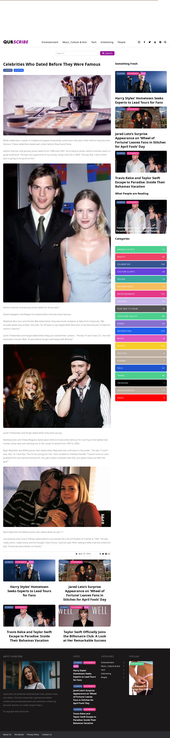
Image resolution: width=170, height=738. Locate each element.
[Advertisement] (79, 18)
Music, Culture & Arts (110, 666)
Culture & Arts (136, 664)
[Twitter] (149, 42)
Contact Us (47, 734)
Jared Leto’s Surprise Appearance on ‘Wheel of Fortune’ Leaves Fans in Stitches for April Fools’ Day (84, 593)
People (122, 42)
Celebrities (8, 70)
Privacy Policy (33, 734)
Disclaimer (19, 734)
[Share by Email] (109, 554)
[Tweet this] (103, 554)
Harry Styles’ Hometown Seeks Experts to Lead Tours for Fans (29, 590)
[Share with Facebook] (100, 554)
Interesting (107, 42)
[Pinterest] (160, 42)
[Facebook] (144, 42)
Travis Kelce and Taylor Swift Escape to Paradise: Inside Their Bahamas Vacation (29, 636)
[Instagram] (139, 42)
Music (31, 562)
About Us (7, 734)
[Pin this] (106, 554)
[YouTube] (155, 42)
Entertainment (50, 42)
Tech (94, 42)
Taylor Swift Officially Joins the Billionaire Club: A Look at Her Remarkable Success (84, 636)
